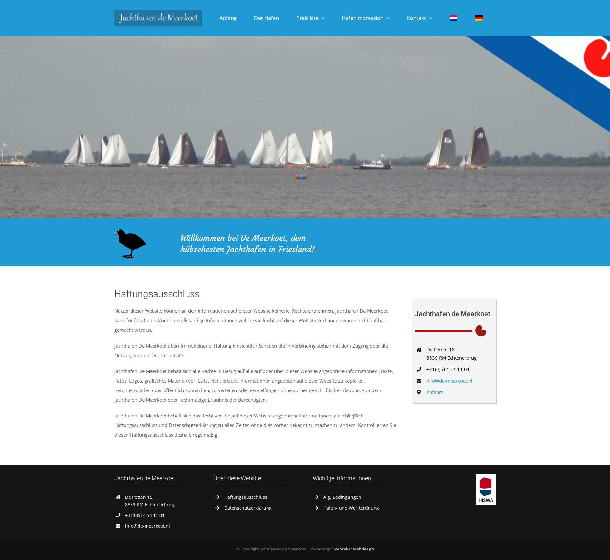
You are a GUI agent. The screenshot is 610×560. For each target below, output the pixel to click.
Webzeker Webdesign (353, 549)
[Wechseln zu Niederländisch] (453, 18)
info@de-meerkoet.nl (449, 380)
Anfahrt (434, 392)
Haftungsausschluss (245, 497)
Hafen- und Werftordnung (351, 508)
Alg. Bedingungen (342, 497)
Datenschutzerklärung (248, 508)
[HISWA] (486, 476)
